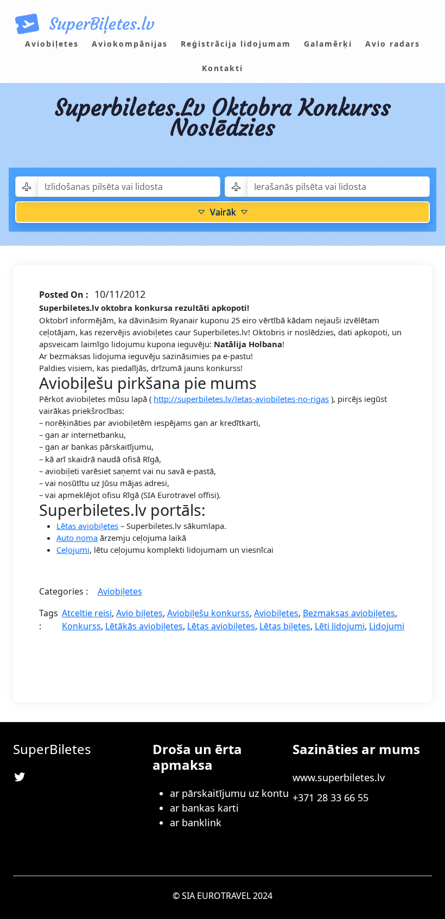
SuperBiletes (52, 749)
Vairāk (223, 212)
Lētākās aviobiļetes (144, 626)
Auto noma (77, 537)
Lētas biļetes (284, 626)
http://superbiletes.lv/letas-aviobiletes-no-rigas (241, 398)
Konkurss (81, 626)
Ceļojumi (73, 549)
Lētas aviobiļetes (87, 525)
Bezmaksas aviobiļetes (349, 613)
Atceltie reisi (87, 613)
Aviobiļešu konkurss (208, 613)
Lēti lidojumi (340, 626)
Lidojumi (386, 626)
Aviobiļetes (120, 591)
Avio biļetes (139, 613)
